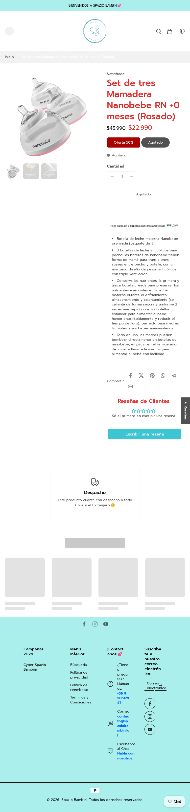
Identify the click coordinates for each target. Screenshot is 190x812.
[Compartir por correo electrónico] (130, 386)
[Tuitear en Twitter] (141, 375)
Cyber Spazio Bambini (35, 667)
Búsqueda (78, 664)
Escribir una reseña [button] (145, 434)
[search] (158, 31)
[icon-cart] (169, 31)
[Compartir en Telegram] (173, 375)
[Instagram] (95, 624)
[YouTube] (105, 624)
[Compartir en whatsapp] (163, 375)
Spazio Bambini (74, 799)
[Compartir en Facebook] (130, 375)
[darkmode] (180, 31)
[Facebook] (84, 624)
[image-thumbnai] (13, 171)
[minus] (112, 177)
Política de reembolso (79, 687)
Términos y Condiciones (80, 700)
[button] (143, 194)
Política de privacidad (79, 675)
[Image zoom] (50, 116)
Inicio (9, 56)
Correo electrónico (156, 686)
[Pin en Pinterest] (152, 375)
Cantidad (115, 166)
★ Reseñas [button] (185, 410)
